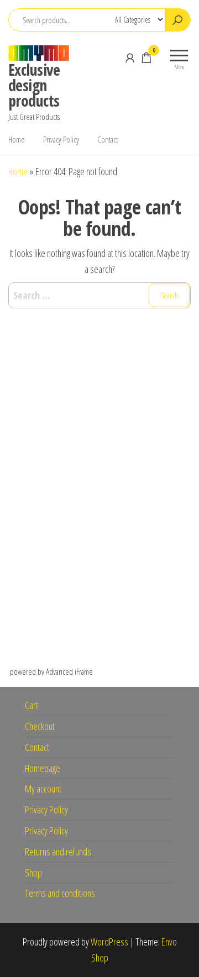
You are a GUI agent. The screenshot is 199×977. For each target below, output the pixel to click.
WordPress (109, 941)
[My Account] (130, 57)
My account (43, 788)
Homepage (42, 768)
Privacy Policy (61, 139)
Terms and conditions (60, 893)
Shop (33, 872)
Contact (107, 139)
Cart (31, 705)
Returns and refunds (58, 851)
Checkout (40, 726)
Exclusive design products (34, 85)
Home (16, 139)
